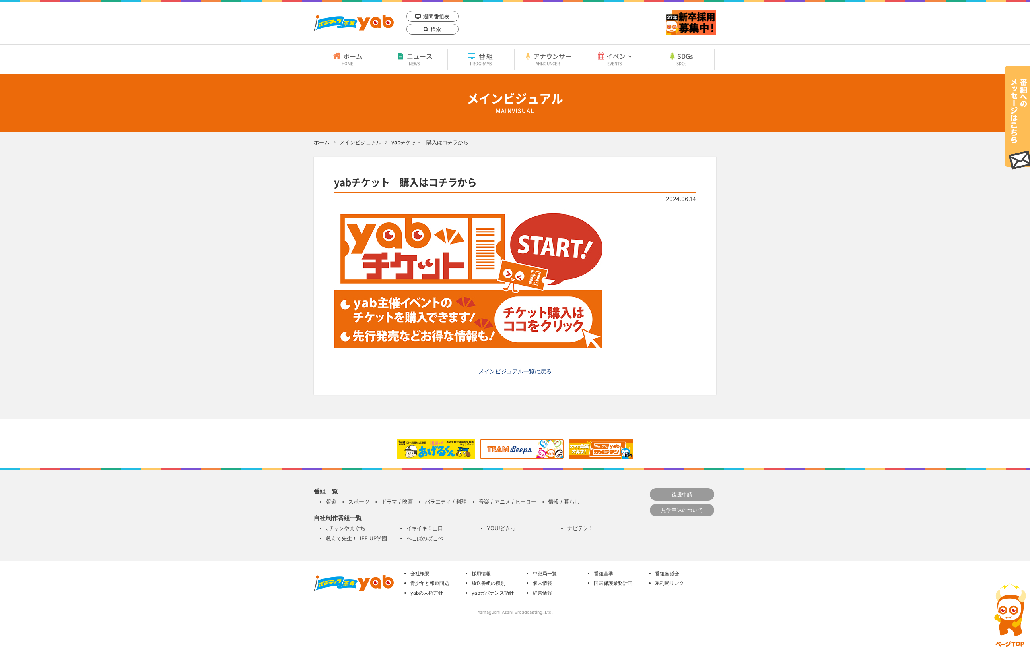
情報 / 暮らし (564, 501)
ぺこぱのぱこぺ (424, 538)
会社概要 (420, 573)
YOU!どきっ (501, 528)
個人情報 (542, 583)
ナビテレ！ (580, 528)
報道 (331, 501)
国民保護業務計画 (613, 583)
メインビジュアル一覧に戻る (515, 371)
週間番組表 (436, 16)
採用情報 (481, 573)
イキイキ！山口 (424, 528)
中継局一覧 (545, 573)
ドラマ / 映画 (397, 501)
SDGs (685, 58)
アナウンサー (552, 58)
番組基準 (603, 573)
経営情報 (542, 593)
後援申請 (682, 494)
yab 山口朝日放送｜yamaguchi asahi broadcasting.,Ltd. (354, 22)
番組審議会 (667, 573)
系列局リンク (669, 583)
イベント (619, 58)
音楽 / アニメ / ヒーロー (507, 501)
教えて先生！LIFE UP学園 (356, 538)
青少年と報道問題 (429, 583)
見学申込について (682, 510)
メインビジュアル (360, 142)
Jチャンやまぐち (345, 528)
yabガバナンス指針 (493, 593)
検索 (436, 29)
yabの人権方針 (426, 593)
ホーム (352, 58)
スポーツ (358, 501)
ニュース (420, 58)
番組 (482, 58)
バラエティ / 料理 (446, 501)
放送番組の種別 (488, 583)
